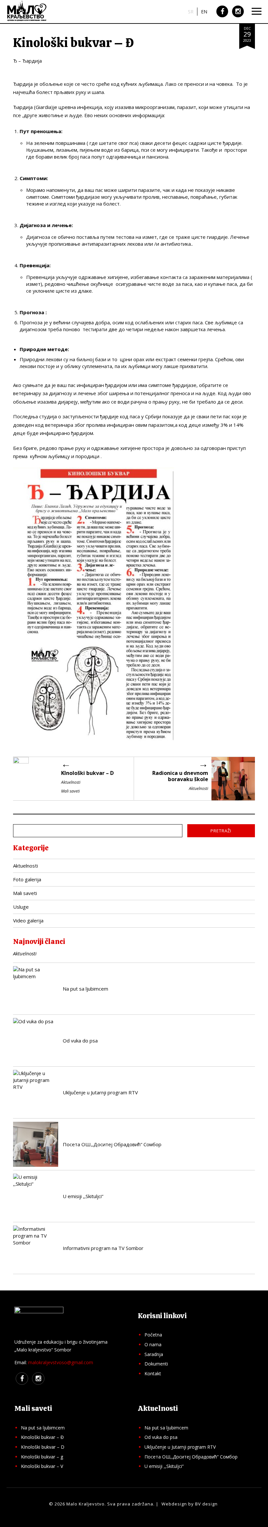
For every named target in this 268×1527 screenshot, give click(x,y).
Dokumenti (156, 1364)
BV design (206, 1504)
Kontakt (152, 1373)
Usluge (21, 906)
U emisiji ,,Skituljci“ (164, 1466)
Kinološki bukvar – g (42, 1457)
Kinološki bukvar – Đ (42, 1437)
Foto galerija (27, 879)
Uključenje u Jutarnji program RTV (180, 1447)
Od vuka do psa (160, 1437)
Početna (153, 1335)
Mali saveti (25, 893)
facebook (222, 16)
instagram (238, 16)
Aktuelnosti (25, 865)
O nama (152, 1344)
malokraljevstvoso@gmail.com (60, 1362)
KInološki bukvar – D (87, 773)
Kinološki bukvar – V (42, 1466)
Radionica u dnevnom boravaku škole (180, 776)
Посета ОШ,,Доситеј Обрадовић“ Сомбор (191, 1457)
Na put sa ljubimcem (43, 1428)
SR (190, 11)
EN (204, 11)
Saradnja (153, 1354)
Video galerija (28, 920)
